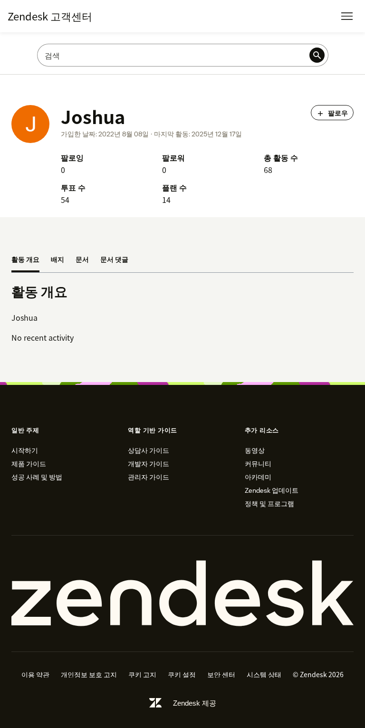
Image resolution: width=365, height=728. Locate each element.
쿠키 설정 (182, 674)
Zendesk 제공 (194, 703)
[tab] (25, 260)
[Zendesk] (182, 593)
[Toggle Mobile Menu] (346, 16)
